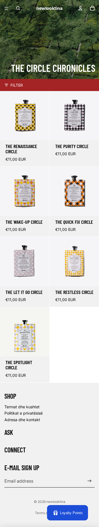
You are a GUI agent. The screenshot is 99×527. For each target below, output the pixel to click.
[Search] (18, 8)
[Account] (80, 8)
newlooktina (55, 502)
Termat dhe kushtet (22, 406)
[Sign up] (89, 481)
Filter (16, 85)
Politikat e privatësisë (23, 413)
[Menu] (6, 8)
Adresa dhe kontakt (22, 419)
